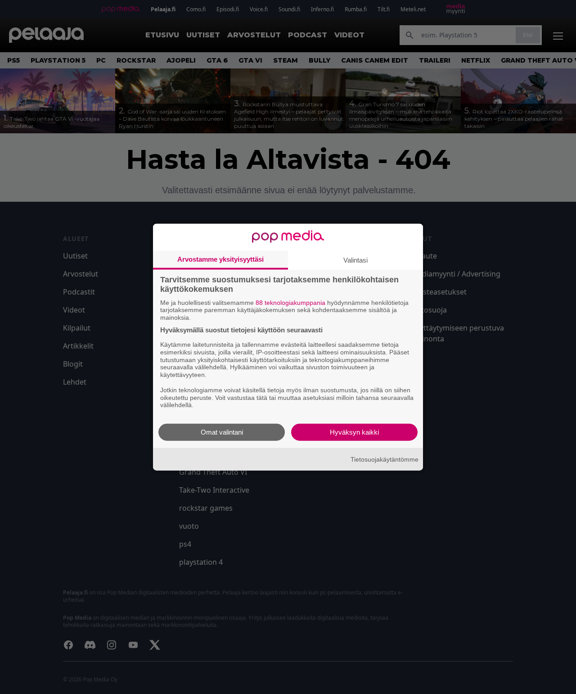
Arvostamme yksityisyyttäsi (220, 259)
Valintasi (355, 259)
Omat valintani (222, 432)
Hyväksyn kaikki (354, 432)
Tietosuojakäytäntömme (384, 459)
